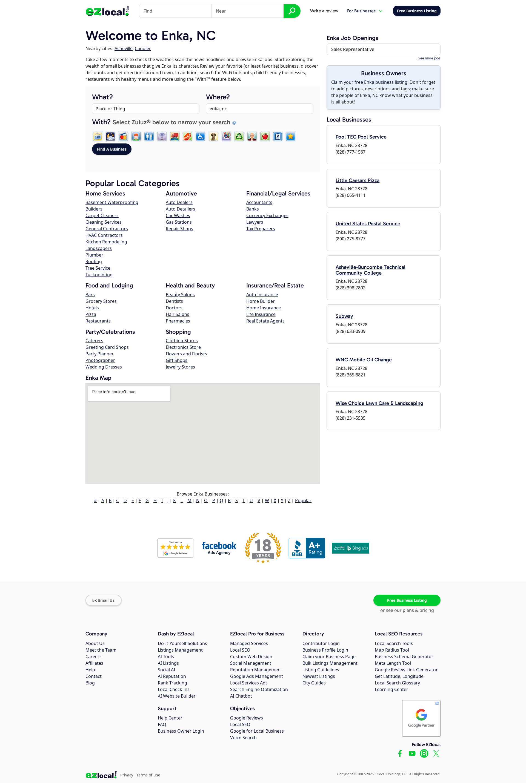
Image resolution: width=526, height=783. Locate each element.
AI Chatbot (241, 696)
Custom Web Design (251, 657)
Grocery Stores (101, 301)
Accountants (259, 202)
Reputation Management (256, 670)
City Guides (314, 683)
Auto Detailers (180, 209)
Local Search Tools (394, 643)
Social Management (250, 663)
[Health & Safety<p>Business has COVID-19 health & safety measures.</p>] (277, 136)
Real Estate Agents (265, 321)
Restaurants (98, 321)
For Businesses (361, 10)
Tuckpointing (99, 275)
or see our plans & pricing (407, 610)
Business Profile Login (325, 650)
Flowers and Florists (186, 354)
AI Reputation (172, 676)
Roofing (93, 261)
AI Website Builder (177, 696)
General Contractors (106, 229)
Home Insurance (263, 308)
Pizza (90, 314)
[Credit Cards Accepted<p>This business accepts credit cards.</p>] (123, 136)
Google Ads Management (256, 676)
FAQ (162, 724)
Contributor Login (321, 643)
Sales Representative (352, 49)
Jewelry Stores (180, 367)
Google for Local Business (257, 731)
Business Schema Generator (404, 657)
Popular (303, 500)
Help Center (170, 718)
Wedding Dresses (103, 367)
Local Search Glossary (397, 683)
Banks (252, 209)
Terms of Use (148, 775)
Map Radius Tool (392, 650)
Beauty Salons (180, 295)
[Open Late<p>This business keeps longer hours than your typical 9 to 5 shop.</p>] (110, 136)
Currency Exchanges (267, 215)
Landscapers (98, 248)
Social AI (166, 670)
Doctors (174, 308)
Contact (93, 676)
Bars (90, 295)
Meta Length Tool (393, 663)
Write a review (324, 10)
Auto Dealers (179, 202)
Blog (90, 683)
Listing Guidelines (320, 670)
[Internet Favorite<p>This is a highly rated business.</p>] (290, 136)
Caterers (94, 341)
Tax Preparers (260, 229)
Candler (143, 48)
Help (90, 670)
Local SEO (240, 650)
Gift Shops (176, 360)
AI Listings (168, 663)
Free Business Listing (407, 600)
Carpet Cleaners (102, 215)
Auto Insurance (262, 295)
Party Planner (99, 354)
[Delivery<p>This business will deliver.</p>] (174, 136)
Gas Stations (179, 222)
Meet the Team (100, 650)
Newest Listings (318, 676)
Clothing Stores (182, 341)
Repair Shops (179, 229)
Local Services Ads (249, 683)
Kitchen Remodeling (106, 242)
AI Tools (166, 657)
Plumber (94, 255)
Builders (93, 209)
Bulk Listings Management (330, 663)
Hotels (92, 308)
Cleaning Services (103, 222)
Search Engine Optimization (259, 689)
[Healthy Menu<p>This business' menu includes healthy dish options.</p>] (264, 136)
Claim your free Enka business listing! (369, 82)
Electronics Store (183, 347)
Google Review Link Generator (406, 670)
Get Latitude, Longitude (399, 676)
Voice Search (243, 738)
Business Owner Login (181, 731)
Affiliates (94, 663)
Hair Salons (177, 314)
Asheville (124, 48)
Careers (93, 657)
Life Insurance (261, 314)
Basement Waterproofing (111, 202)
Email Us (106, 600)
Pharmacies (178, 321)
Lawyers (254, 222)
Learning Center (391, 689)
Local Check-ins (174, 689)
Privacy (126, 775)
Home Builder (260, 301)
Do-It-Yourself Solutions (182, 643)
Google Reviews (246, 718)
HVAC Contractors (104, 235)
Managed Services (249, 643)
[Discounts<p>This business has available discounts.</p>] (187, 136)
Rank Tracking (172, 683)
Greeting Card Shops (107, 347)
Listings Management (180, 650)
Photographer (100, 360)
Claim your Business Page (329, 657)
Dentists (174, 301)
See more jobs (429, 58)
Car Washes (178, 215)
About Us (95, 643)
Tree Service (97, 268)
